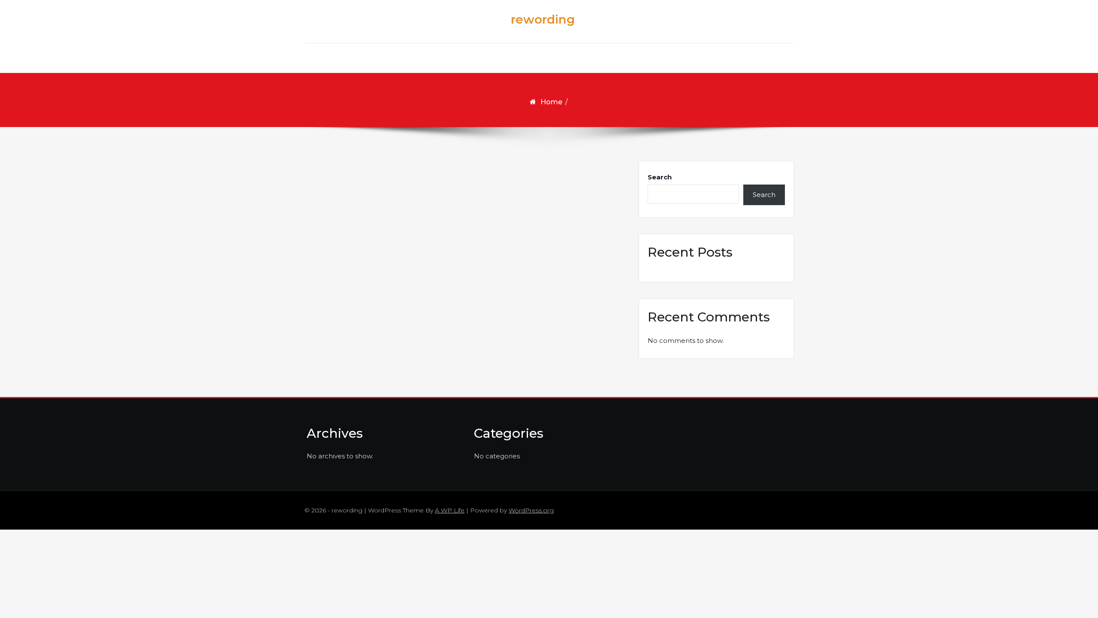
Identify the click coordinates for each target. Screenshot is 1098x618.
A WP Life (450, 510)
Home (551, 102)
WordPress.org (531, 510)
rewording (543, 19)
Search (660, 177)
